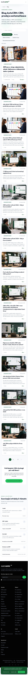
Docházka (3, 625)
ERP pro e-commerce (19, 601)
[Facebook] (12, 665)
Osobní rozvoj (16, 37)
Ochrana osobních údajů (20, 660)
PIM (2, 620)
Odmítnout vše (6, 672)
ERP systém (3, 592)
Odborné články (6, 37)
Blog (2, 652)
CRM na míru (17, 625)
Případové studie (4, 647)
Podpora (3, 654)
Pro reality (17, 622)
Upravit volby (13, 672)
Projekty (3, 603)
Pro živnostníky (18, 592)
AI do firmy (3, 631)
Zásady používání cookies (16, 669)
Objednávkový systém (6, 615)
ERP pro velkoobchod (19, 611)
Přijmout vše (21, 672)
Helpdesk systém (4, 613)
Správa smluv (4, 608)
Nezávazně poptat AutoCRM (14, 480)
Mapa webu (13, 662)
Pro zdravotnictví (18, 618)
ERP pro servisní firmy (19, 608)
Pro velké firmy (18, 596)
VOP (14, 660)
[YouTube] (18, 665)
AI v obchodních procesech (7, 633)
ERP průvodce (4, 594)
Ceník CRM (17, 631)
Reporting (3, 622)
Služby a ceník (18, 633)
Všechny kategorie (7, 34)
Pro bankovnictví (18, 615)
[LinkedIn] (10, 665)
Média (2, 649)
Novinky (16, 34)
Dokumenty (3, 606)
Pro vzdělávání (18, 620)
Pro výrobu (17, 613)
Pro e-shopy (17, 599)
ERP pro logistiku (18, 606)
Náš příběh (3, 642)
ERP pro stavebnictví (19, 603)
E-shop (2, 618)
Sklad (2, 599)
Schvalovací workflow (5, 611)
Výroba (2, 601)
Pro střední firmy (18, 594)
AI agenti (3, 636)
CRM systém (3, 589)
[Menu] (25, 2)
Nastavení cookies (20, 662)
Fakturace (3, 596)
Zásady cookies (7, 662)
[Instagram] (15, 665)
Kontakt (2, 645)
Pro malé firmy (18, 589)
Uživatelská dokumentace (9, 40)
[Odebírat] (24, 577)
